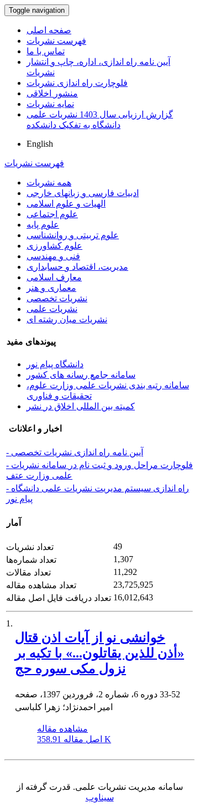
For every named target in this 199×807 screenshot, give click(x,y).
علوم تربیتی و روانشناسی (73, 235)
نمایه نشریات (50, 104)
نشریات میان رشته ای (67, 319)
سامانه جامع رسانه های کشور (81, 374)
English (40, 143)
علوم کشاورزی (54, 245)
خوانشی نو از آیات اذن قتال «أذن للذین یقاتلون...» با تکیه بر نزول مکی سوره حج (99, 653)
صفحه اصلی (49, 30)
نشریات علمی (52, 308)
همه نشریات (49, 182)
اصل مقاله (74, 739)
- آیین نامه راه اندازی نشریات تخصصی (74, 452)
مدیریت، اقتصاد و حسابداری (77, 266)
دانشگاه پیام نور (55, 364)
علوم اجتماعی (52, 214)
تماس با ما (46, 51)
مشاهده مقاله (62, 728)
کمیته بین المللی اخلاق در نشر (81, 406)
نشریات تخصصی (57, 298)
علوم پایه (43, 224)
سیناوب (100, 797)
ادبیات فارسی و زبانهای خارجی (83, 193)
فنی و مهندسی (53, 256)
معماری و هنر (51, 287)
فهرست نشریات (56, 40)
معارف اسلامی (54, 277)
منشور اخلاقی (52, 93)
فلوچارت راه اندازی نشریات (77, 83)
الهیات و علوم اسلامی (66, 203)
